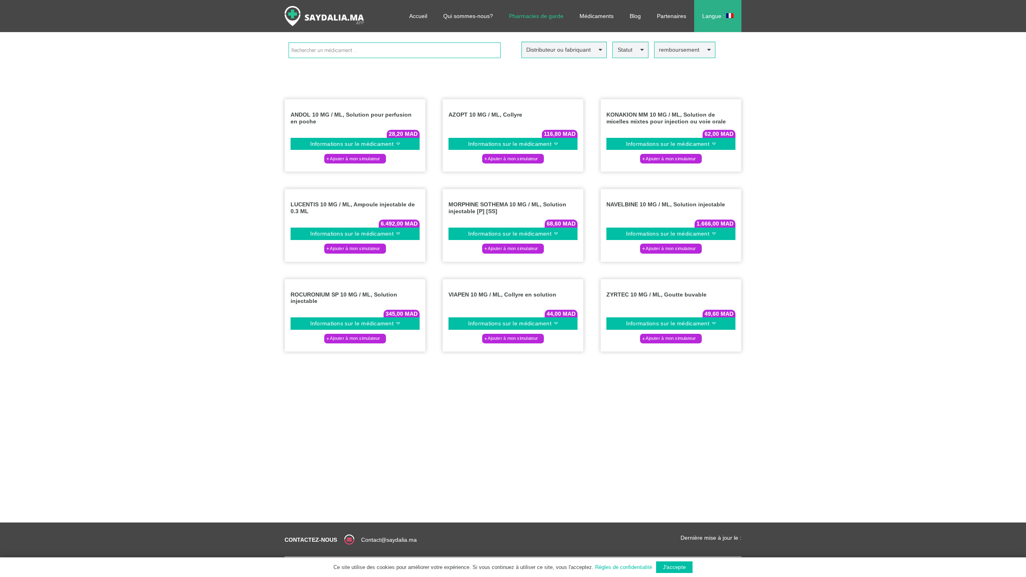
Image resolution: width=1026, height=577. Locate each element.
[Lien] (324, 16)
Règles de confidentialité (623, 567)
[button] (355, 158)
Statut (625, 49)
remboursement (679, 49)
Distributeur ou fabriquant (558, 49)
